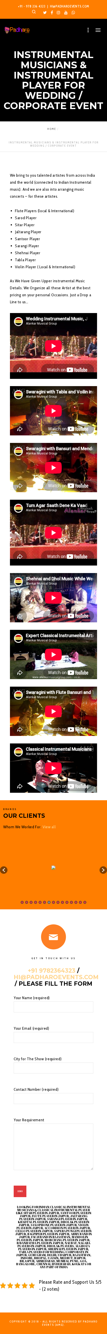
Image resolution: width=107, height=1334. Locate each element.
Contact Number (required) (36, 1089)
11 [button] (66, 902)
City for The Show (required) (38, 1058)
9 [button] (57, 902)
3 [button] (31, 902)
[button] (3, 870)
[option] (53, 868)
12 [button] (71, 902)
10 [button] (62, 902)
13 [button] (75, 902)
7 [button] (49, 902)
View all (49, 827)
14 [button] (80, 902)
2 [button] (26, 902)
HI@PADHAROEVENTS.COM (69, 6)
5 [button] (40, 902)
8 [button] (53, 902)
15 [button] (84, 902)
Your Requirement (29, 1120)
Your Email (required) (31, 1028)
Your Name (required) (32, 997)
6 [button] (44, 902)
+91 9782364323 (51, 970)
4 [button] (35, 902)
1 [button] (22, 902)
